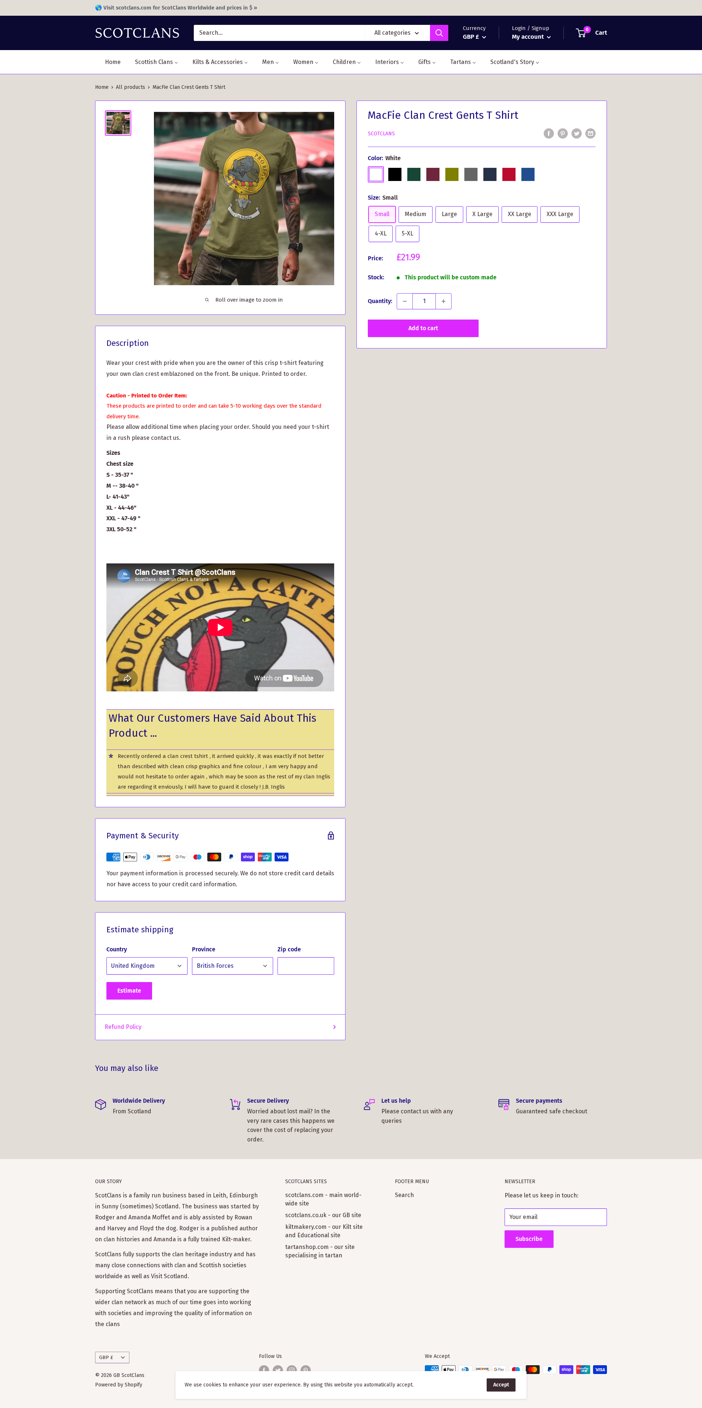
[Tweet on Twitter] (576, 133)
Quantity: (380, 301)
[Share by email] (590, 133)
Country (116, 949)
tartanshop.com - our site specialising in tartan (320, 1250)
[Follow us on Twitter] (278, 1370)
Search (404, 1195)
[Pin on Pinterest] (563, 133)
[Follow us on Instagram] (292, 1370)
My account (528, 37)
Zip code (289, 949)
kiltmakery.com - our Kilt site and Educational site (324, 1230)
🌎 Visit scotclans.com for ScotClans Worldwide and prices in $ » (176, 7)
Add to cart (423, 328)
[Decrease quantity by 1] (404, 301)
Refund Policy (123, 1026)
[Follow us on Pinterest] (306, 1370)
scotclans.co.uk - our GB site (323, 1215)
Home (102, 87)
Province (203, 949)
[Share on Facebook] (549, 133)
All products (130, 87)
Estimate (129, 990)
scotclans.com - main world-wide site (323, 1199)
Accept (501, 1385)
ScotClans (381, 134)
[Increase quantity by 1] (443, 301)
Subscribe (529, 1238)
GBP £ (106, 1357)
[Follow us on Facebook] (264, 1370)
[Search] (439, 33)
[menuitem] (108, 62)
